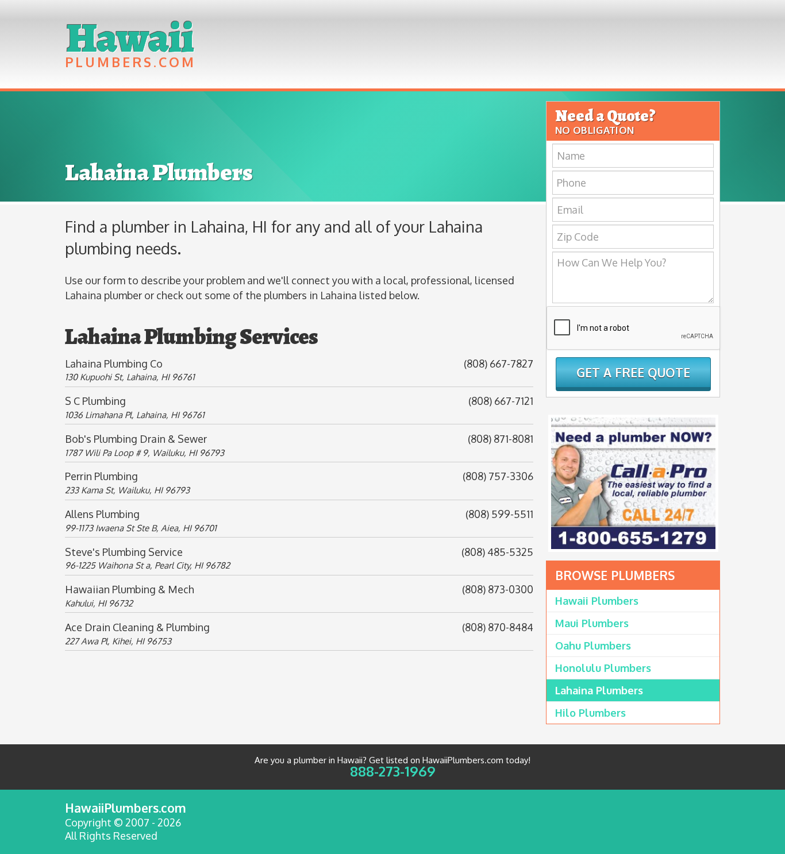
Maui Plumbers (592, 623)
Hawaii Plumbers (596, 600)
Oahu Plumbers (593, 645)
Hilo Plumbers (590, 712)
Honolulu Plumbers (603, 668)
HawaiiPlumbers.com (125, 808)
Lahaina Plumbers (599, 690)
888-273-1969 (393, 771)
